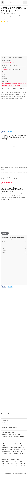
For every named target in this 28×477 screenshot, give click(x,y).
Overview (3, 88)
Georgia (9, 438)
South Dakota (6, 451)
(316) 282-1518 (5, 69)
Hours (9, 88)
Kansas (3, 72)
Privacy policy (5, 425)
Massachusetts (16, 441)
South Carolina (23, 449)
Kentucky (18, 440)
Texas (17, 451)
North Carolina (18, 447)
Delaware (22, 436)
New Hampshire (17, 445)
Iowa (9, 440)
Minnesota (5, 443)
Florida (4, 438)
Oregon (10, 449)
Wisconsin (5, 455)
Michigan (22, 441)
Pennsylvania (16, 449)
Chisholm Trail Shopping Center (8, 62)
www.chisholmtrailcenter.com (8, 80)
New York (11, 447)
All (24, 465)
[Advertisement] (14, 40)
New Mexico (5, 447)
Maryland (9, 441)
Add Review (21, 88)
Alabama (5, 434)
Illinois (22, 438)
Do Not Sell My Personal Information (9, 427)
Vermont (5, 453)
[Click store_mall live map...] (14, 146)
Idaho (18, 438)
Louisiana (23, 440)
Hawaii (14, 438)
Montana (22, 443)
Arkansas (19, 434)
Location (15, 88)
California (5, 436)
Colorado (10, 436)
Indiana (4, 440)
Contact (3, 422)
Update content (5, 424)
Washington (15, 453)
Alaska (10, 434)
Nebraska (5, 445)
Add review (4, 233)
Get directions (6, 182)
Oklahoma (5, 449)
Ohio (23, 447)
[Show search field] (24, 2)
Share (4, 131)
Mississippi (11, 443)
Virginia (9, 453)
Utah (21, 451)
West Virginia (21, 453)
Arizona (14, 434)
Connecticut (16, 436)
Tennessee (12, 451)
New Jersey (23, 445)
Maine (4, 441)
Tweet (11, 131)
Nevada (10, 445)
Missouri (16, 443)
